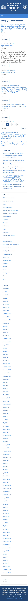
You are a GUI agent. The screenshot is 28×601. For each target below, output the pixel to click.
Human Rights (6, 232)
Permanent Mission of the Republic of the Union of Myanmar (14, 6)
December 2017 (7, 538)
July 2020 (5, 463)
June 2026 (5, 295)
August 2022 (6, 413)
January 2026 (6, 310)
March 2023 (6, 395)
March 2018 (6, 529)
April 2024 (5, 357)
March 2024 (6, 360)
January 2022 (6, 432)
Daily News (5, 220)
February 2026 (6, 307)
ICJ (3, 238)
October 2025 (6, 317)
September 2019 (7, 495)
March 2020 (6, 476)
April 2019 (5, 510)
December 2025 (7, 313)
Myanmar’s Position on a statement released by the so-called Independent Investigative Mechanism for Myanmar (13, 162)
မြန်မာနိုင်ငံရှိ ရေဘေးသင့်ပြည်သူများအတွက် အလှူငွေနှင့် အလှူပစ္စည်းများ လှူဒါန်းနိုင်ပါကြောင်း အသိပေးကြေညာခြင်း (13, 27)
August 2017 (6, 551)
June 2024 (5, 351)
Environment (6, 226)
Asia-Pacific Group (7, 207)
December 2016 (7, 569)
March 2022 (6, 426)
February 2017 (6, 566)
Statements (5, 263)
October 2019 (6, 491)
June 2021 (5, 441)
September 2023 (7, 376)
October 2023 (6, 373)
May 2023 (5, 388)
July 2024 (5, 348)
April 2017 (5, 560)
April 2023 (5, 391)
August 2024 (6, 345)
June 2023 (5, 385)
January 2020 (6, 482)
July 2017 (5, 554)
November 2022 (7, 404)
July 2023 (5, 382)
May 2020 (5, 470)
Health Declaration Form (8, 72)
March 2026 (6, 304)
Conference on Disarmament (10, 213)
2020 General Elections (8, 198)
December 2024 (7, 338)
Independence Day (7, 241)
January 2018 (6, 535)
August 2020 (6, 460)
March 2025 (6, 335)
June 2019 (5, 504)
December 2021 (7, 435)
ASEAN (4, 204)
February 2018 (6, 532)
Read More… (5, 39)
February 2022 (6, 429)
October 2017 (6, 544)
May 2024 (5, 354)
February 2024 (6, 363)
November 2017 (7, 541)
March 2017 (6, 563)
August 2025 (6, 323)
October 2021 (6, 438)
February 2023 (6, 398)
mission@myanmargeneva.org (14, 598)
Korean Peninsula (7, 248)
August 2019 (6, 498)
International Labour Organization (11, 244)
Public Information (10, 44)
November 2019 (7, 488)
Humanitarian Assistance (9, 235)
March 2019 (6, 513)
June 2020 (5, 466)
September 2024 (7, 342)
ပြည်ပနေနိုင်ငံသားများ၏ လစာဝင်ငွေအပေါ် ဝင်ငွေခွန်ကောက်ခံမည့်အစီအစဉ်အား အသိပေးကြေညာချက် (14, 89)
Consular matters (10, 104)
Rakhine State (6, 257)
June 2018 (5, 523)
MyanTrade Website (7, 46)
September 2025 (7, 320)
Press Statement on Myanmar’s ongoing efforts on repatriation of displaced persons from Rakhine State (13, 186)
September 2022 (7, 410)
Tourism (5, 266)
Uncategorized (6, 273)
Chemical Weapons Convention (10, 210)
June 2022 (5, 420)
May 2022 (5, 423)
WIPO (4, 279)
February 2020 (6, 479)
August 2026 (6, 288)
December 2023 (7, 367)
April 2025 (5, 332)
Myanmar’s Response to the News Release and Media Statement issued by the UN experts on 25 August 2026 (13, 155)
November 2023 (7, 370)
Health (7, 85)
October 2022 (6, 407)
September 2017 (7, 548)
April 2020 (5, 473)
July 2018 (5, 519)
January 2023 (6, 401)
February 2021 (6, 445)
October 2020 (6, 454)
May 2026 (5, 298)
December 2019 (7, 485)
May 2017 (5, 557)
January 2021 (6, 448)
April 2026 (5, 301)
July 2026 (5, 292)
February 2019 (6, 516)
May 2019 (5, 507)
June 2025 (5, 329)
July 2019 (5, 501)
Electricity (5, 223)
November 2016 (7, 573)
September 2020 (7, 457)
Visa (4, 276)
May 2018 (5, 526)
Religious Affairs (7, 260)
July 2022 (5, 416)
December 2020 (7, 451)
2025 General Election (8, 201)
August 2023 (6, 379)
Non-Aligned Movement (8, 251)
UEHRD (4, 269)
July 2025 (5, 326)
